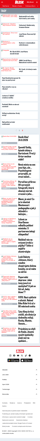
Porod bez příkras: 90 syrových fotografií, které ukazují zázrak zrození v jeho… (27, 187)
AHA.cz (4, 143)
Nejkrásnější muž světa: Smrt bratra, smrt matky (27, 17)
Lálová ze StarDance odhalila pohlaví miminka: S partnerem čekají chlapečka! (26, 226)
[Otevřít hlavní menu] (2, 2)
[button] (13, 360)
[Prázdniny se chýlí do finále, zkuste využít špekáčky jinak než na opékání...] (9, 331)
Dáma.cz (5, 171)
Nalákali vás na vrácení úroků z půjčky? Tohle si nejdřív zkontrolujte (25, 245)
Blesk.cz (5, 154)
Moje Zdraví (6, 283)
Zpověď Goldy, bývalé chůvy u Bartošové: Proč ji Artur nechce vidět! (26, 153)
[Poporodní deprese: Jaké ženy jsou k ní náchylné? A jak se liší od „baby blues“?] (9, 280)
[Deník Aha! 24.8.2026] (9, 140)
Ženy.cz (4, 263)
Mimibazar (5, 205)
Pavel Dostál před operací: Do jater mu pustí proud (11, 79)
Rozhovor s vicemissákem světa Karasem (27, 44)
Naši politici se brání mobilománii (8, 123)
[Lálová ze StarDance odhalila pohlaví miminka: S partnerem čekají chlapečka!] (9, 222)
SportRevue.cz (7, 304)
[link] (10, 355)
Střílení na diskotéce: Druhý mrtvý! (11, 114)
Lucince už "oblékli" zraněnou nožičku (8, 96)
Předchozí (16, 130)
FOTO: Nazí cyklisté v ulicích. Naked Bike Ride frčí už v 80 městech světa (27, 301)
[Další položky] (37, 6)
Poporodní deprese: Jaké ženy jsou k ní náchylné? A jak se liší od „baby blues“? (27, 284)
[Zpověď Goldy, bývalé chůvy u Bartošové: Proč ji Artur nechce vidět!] (9, 150)
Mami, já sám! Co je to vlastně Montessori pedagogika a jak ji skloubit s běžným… (27, 206)
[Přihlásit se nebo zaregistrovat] (37, 2)
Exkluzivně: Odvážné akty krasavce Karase (27, 26)
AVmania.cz (6, 318)
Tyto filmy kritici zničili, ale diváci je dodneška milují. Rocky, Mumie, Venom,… (27, 317)
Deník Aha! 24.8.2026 (23, 138)
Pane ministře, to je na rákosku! (9, 88)
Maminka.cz (6, 188)
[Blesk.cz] (19, 2)
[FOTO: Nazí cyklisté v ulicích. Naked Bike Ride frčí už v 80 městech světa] (9, 300)
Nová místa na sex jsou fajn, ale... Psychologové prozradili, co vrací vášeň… (26, 170)
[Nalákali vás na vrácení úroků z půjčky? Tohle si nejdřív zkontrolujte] (9, 242)
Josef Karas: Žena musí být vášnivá (27, 35)
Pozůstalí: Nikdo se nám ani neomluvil (10, 105)
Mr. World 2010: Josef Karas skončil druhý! (19, 52)
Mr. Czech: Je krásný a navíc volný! (28, 70)
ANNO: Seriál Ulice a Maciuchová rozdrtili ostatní (28, 61)
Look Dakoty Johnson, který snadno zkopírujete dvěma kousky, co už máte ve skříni (27, 264)
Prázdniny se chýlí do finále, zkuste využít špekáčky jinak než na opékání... (26, 334)
